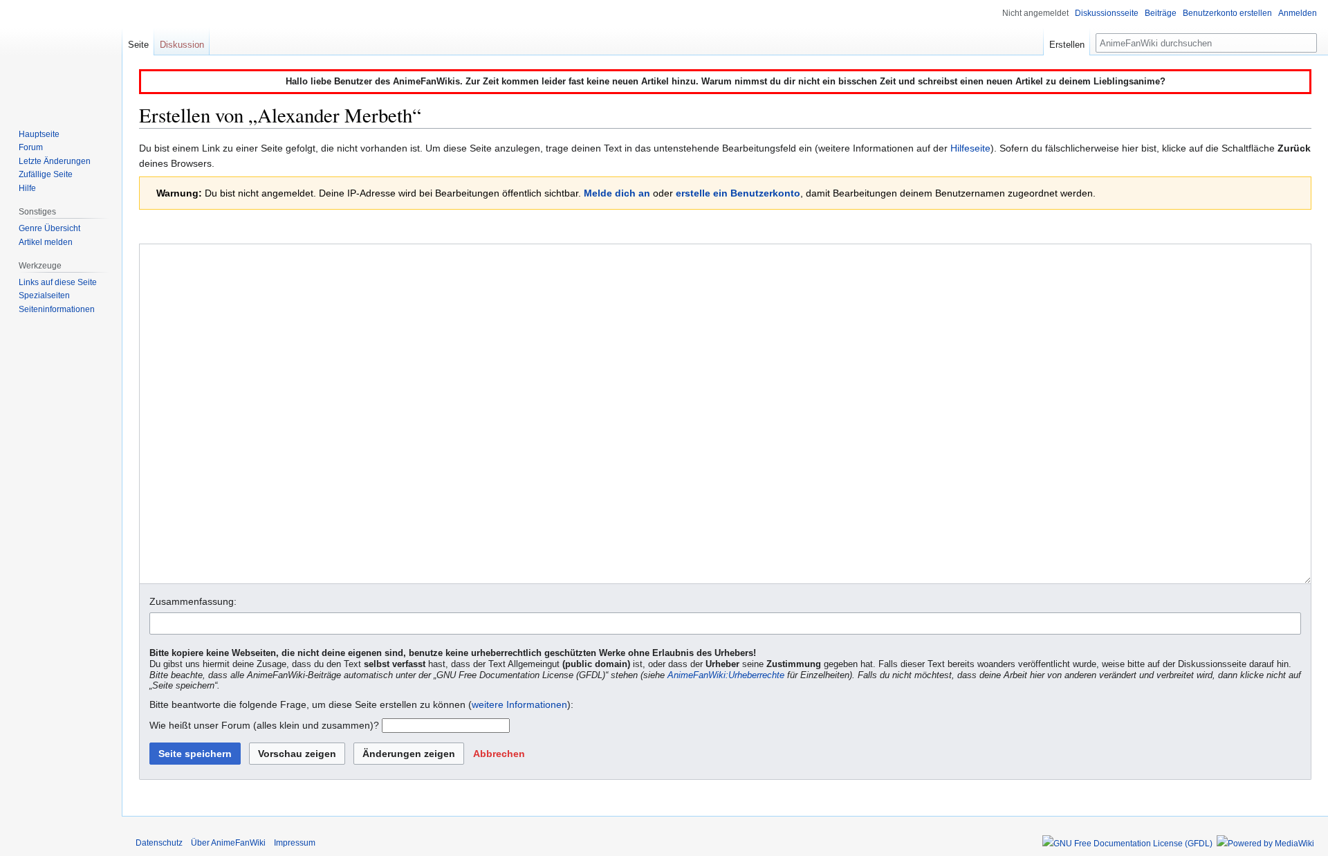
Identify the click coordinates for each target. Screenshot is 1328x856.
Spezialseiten (44, 295)
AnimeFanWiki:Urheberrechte (725, 675)
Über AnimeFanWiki (228, 843)
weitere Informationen (519, 704)
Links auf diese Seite (58, 282)
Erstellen (1067, 44)
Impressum (294, 843)
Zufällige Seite (46, 174)
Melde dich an (617, 193)
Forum (31, 147)
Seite (138, 44)
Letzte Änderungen (55, 161)
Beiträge (1161, 13)
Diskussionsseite (1106, 13)
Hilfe (27, 188)
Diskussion (182, 44)
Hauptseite (39, 134)
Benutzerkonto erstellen (1227, 13)
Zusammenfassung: (193, 601)
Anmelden (1297, 13)
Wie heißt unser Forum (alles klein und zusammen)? (264, 725)
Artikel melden (46, 242)
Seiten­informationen (57, 309)
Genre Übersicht (49, 228)
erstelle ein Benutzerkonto (738, 193)
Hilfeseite (970, 148)
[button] (499, 754)
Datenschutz (159, 843)
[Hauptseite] (61, 55)
